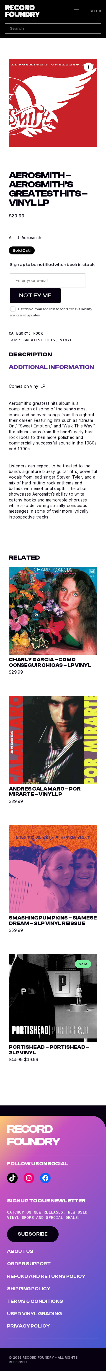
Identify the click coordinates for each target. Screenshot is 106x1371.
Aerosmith (31, 237)
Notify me (35, 295)
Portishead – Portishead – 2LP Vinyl (49, 1050)
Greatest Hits (39, 340)
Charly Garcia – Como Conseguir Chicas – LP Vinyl (50, 662)
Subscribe (33, 1234)
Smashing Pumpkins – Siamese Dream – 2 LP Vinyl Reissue (53, 920)
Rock (38, 333)
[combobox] (53, 28)
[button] (88, 67)
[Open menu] (76, 10)
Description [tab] (30, 354)
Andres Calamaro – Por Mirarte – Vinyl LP (44, 791)
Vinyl (66, 340)
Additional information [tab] (51, 367)
